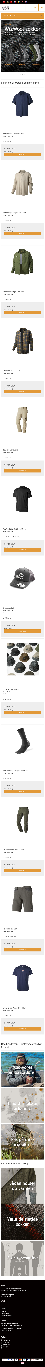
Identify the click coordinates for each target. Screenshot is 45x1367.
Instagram (6, 1344)
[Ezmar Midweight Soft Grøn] (22, 267)
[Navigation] (28, 7)
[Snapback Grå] (22, 583)
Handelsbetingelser (7, 1295)
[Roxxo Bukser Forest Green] (22, 825)
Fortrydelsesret (6, 1296)
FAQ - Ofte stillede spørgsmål (11, 1288)
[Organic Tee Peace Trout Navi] (22, 983)
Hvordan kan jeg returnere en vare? (13, 1290)
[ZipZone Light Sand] (22, 425)
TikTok (5, 1348)
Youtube (6, 1346)
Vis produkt (22, 154)
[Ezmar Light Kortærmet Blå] (22, 109)
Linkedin (6, 1342)
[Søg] (35, 7)
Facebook (6, 1340)
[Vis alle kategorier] (41, 15)
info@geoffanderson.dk (14, 1325)
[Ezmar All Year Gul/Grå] (22, 346)
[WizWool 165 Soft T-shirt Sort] (22, 504)
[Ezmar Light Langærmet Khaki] (22, 188)
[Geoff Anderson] (5, 8)
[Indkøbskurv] (41, 7)
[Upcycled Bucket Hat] (22, 664)
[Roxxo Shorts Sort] (22, 904)
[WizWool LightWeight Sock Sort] (22, 746)
